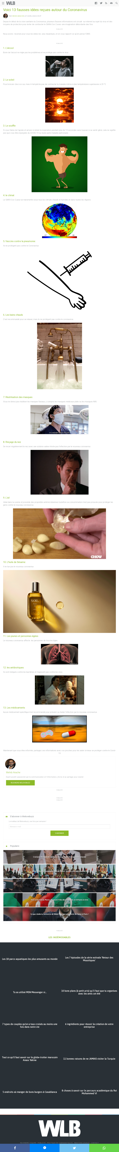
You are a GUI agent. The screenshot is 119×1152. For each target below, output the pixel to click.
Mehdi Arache (18, 16)
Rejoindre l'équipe (28, 1143)
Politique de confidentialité (60, 1143)
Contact (95, 1143)
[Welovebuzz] (10, 3)
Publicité (42, 1143)
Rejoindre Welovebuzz (20, 783)
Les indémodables (59, 937)
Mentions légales (81, 1143)
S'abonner (59, 833)
